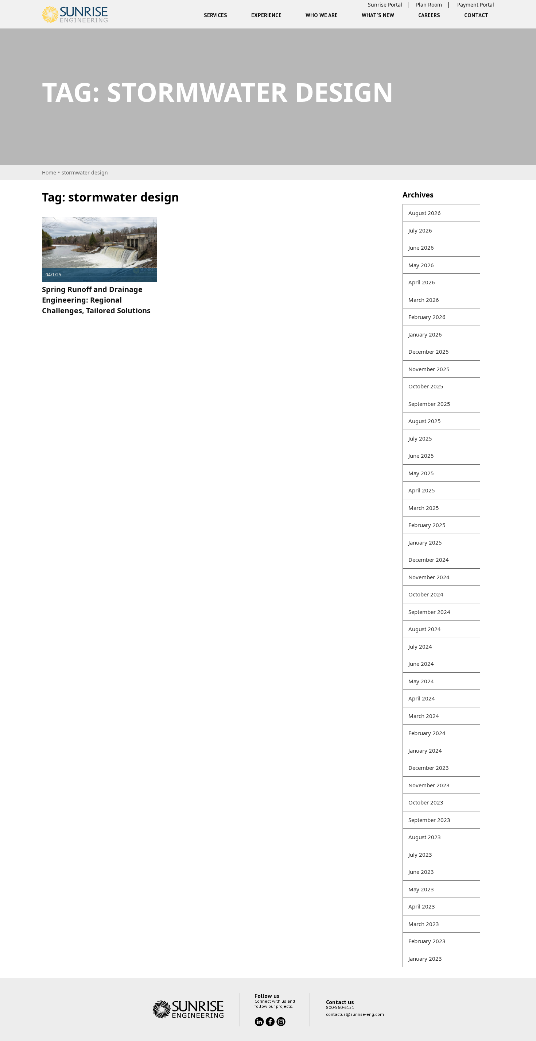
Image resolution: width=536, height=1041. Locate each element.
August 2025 (424, 421)
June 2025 (421, 455)
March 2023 (423, 923)
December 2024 (428, 559)
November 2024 (429, 577)
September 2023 (429, 819)
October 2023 (425, 802)
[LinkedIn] (260, 1021)
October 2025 (425, 386)
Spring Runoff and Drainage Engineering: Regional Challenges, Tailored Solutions (96, 299)
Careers (429, 15)
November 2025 (429, 369)
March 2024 (423, 715)
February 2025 (427, 525)
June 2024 (421, 663)
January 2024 (425, 750)
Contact (476, 15)
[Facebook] (270, 1021)
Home (49, 172)
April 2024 (421, 698)
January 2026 (425, 334)
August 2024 (424, 629)
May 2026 (421, 265)
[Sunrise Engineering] (75, 14)
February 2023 (427, 941)
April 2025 (421, 490)
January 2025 (425, 542)
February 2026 (427, 316)
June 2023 (421, 871)
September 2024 (429, 611)
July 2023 (420, 854)
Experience (266, 15)
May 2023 (421, 889)
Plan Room (429, 4)
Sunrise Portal (385, 4)
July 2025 (420, 438)
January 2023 (425, 958)
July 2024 (420, 646)
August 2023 (424, 837)
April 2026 (421, 282)
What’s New (378, 15)
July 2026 (420, 230)
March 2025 (423, 507)
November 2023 (429, 785)
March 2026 (423, 299)
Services (215, 15)
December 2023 (428, 767)
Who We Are (322, 15)
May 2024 (421, 681)
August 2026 (424, 212)
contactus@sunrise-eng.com (355, 1014)
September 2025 (429, 403)
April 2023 (421, 906)
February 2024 (427, 733)
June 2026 (421, 247)
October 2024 (425, 594)
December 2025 (428, 351)
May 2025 (421, 473)
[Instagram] (281, 1021)
